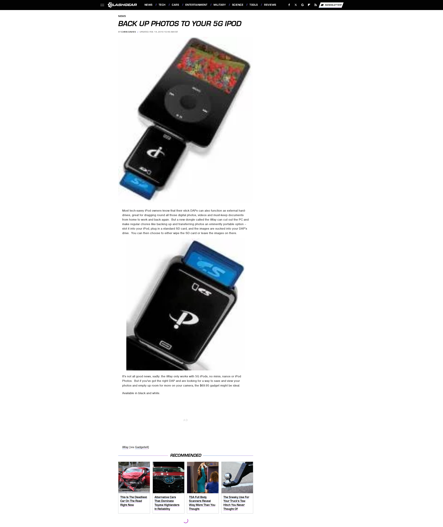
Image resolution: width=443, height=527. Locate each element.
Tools (254, 4)
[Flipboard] (309, 5)
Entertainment (196, 4)
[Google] (302, 5)
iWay (125, 447)
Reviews (270, 4)
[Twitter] (295, 5)
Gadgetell (141, 447)
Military (220, 4)
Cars (175, 4)
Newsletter (333, 4)
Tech (162, 4)
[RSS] (315, 5)
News (148, 4)
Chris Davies (128, 32)
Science (237, 4)
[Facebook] (289, 5)
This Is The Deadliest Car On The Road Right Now (133, 501)
